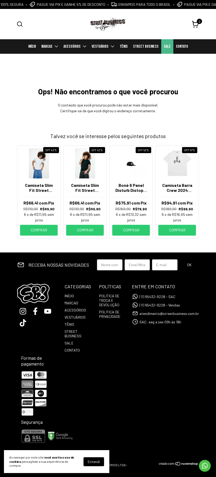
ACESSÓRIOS (72, 46)
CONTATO (182, 46)
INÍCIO (32, 46)
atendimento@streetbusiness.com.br (169, 313)
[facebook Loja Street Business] (35, 311)
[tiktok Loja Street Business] (23, 323)
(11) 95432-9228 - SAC (157, 296)
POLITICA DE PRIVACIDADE (109, 314)
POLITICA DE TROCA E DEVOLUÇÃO (109, 300)
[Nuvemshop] (179, 464)
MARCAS (46, 46)
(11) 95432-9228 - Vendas (159, 305)
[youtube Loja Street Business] (47, 311)
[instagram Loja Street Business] (23, 311)
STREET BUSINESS (146, 46)
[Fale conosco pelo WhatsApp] (205, 466)
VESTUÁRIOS (100, 46)
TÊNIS (124, 46)
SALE (167, 46)
